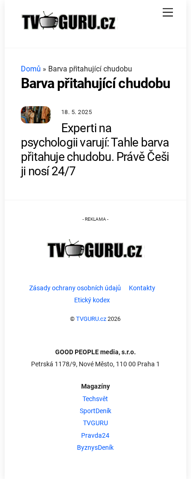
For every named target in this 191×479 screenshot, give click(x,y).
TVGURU (95, 423)
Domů (31, 68)
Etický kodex (92, 300)
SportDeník (95, 411)
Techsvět (95, 399)
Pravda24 (95, 436)
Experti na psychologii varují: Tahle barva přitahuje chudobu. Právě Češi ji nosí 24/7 (95, 150)
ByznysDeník (95, 448)
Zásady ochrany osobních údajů (75, 288)
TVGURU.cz (91, 318)
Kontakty (142, 288)
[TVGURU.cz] (69, 33)
